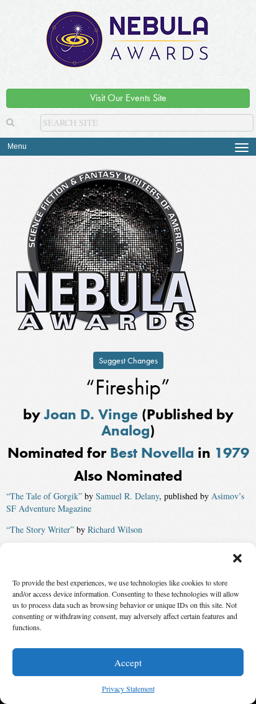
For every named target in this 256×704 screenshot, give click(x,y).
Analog (125, 430)
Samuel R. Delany (127, 496)
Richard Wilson (115, 529)
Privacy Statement (128, 688)
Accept (128, 662)
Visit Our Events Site (128, 97)
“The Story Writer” (40, 529)
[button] (237, 558)
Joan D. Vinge (91, 414)
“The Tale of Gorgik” (44, 496)
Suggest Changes (128, 360)
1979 (231, 452)
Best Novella (152, 452)
